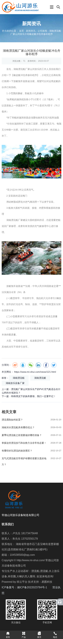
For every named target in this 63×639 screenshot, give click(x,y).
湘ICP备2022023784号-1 (34, 587)
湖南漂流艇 (40, 378)
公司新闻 (42, 31)
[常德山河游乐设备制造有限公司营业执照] (4, 593)
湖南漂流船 (19, 378)
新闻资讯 (30, 31)
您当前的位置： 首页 (13, 31)
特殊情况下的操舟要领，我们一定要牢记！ (33, 396)
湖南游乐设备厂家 (15, 383)
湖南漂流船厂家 (21, 69)
